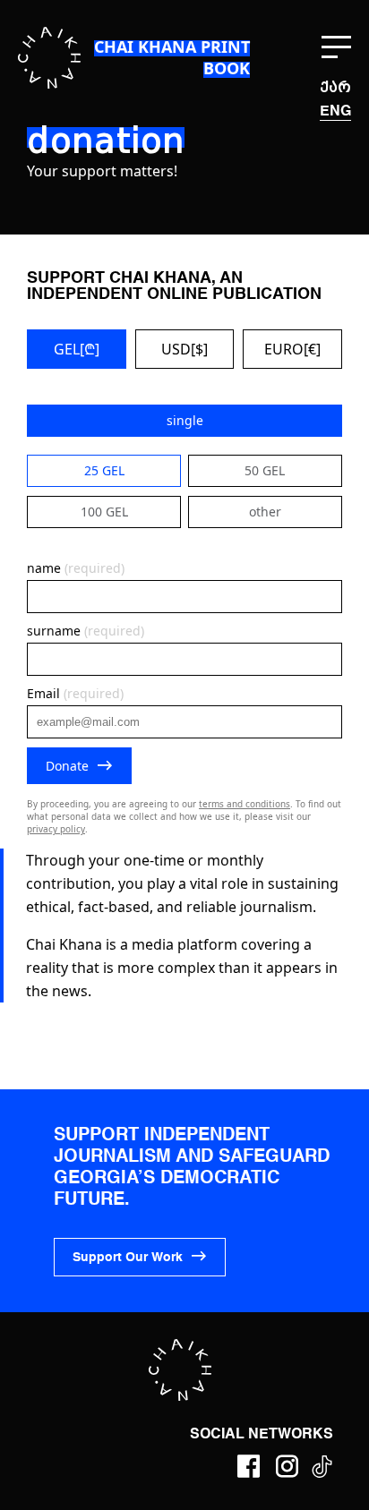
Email (75, 693)
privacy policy (56, 829)
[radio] (184, 421)
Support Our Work (128, 1257)
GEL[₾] (76, 349)
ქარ (335, 87)
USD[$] (184, 349)
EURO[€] (292, 349)
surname (85, 630)
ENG (335, 112)
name (75, 567)
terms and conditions (244, 804)
